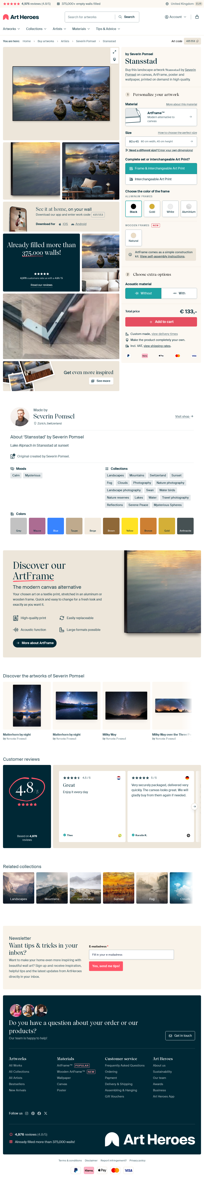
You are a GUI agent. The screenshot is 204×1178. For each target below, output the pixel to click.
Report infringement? (114, 1160)
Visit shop (182, 416)
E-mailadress (98, 946)
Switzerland (158, 475)
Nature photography (170, 483)
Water (153, 498)
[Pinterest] (33, 1113)
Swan (150, 490)
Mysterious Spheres (168, 505)
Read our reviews (41, 285)
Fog (109, 483)
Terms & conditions (70, 1160)
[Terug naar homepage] (21, 17)
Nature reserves (118, 498)
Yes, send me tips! (106, 966)
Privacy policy (137, 1160)
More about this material (181, 104)
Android (81, 224)
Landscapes (115, 475)
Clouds (123, 483)
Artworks (9, 29)
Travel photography (175, 498)
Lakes (139, 498)
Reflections (115, 505)
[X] (45, 1113)
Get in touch (183, 1036)
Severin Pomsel (141, 54)
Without (146, 293)
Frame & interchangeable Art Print (160, 168)
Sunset (176, 475)
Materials (79, 29)
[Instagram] (27, 1113)
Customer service (121, 1059)
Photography (142, 483)
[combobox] (90, 17)
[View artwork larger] (114, 51)
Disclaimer (91, 1160)
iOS (65, 224)
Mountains (136, 475)
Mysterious (32, 475)
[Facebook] (39, 1113)
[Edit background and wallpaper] (114, 59)
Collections (34, 29)
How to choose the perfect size (177, 132)
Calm (16, 475)
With (182, 293)
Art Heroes (163, 1059)
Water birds (167, 490)
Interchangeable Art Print (153, 179)
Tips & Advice (106, 29)
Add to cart (164, 321)
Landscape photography (124, 490)
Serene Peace (138, 505)
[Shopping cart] (197, 17)
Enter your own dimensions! (161, 150)
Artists (57, 29)
